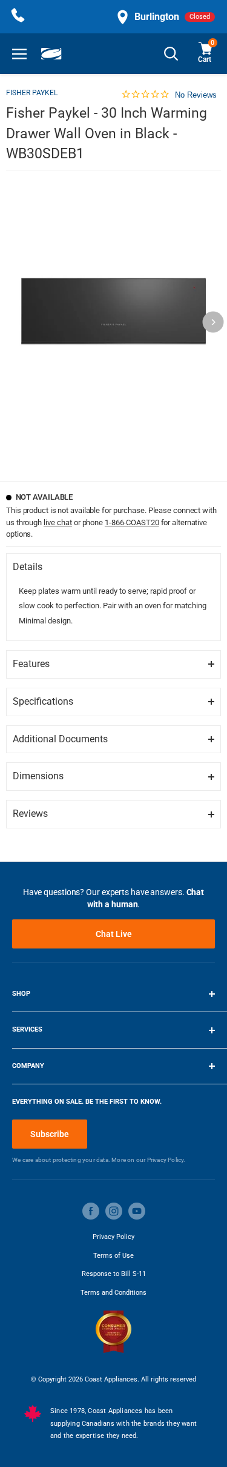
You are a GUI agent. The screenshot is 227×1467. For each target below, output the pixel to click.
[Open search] (171, 53)
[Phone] (18, 16)
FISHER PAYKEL (32, 93)
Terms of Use (113, 1256)
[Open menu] (19, 53)
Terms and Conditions (113, 1293)
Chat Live (114, 934)
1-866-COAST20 (132, 522)
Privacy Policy (113, 1237)
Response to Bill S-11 (114, 1274)
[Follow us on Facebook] (90, 1211)
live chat (58, 522)
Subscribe (49, 1134)
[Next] (213, 322)
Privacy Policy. (166, 1159)
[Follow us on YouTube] (136, 1211)
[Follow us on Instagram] (113, 1211)
